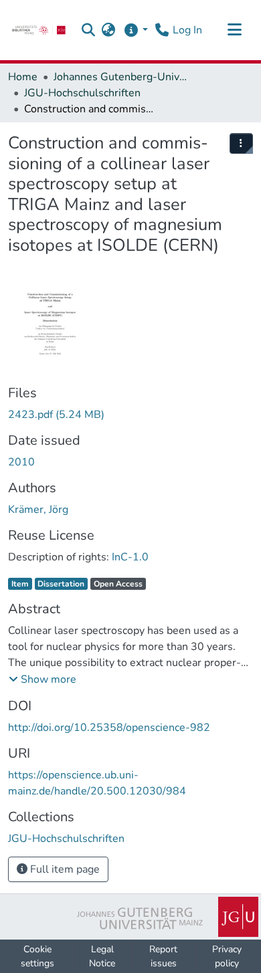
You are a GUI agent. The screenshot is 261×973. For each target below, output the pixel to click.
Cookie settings (37, 956)
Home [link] (22, 77)
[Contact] (161, 30)
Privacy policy (227, 956)
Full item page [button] (63, 869)
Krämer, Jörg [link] (38, 509)
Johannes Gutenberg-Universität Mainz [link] (120, 77)
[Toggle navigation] (234, 30)
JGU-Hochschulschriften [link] (82, 93)
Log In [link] (187, 30)
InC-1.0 (130, 557)
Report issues (163, 956)
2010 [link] (21, 462)
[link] (39, 30)
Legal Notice (102, 956)
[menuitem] (242, 143)
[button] (88, 30)
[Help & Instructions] (135, 30)
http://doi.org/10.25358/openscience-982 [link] (109, 727)
